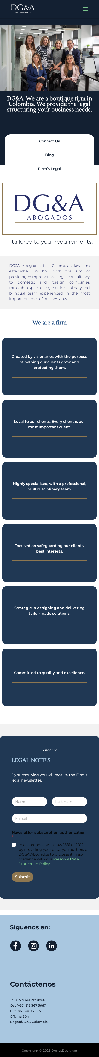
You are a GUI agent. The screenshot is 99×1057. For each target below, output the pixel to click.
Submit (22, 877)
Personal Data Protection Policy (49, 861)
